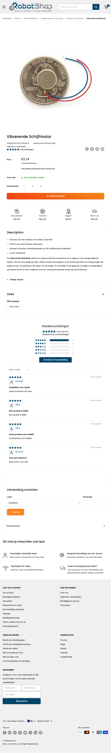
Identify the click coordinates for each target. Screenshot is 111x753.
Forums (63, 640)
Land (9, 497)
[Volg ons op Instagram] (15, 732)
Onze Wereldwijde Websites (14, 721)
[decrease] (24, 186)
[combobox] (75, 7)
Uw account (8, 592)
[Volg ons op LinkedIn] (35, 732)
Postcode (87, 497)
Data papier (14, 306)
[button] (13, 149)
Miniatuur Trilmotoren (75, 18)
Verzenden (7, 601)
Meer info (16, 219)
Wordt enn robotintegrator (14, 640)
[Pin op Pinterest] (92, 149)
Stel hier (68, 219)
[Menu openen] (4, 7)
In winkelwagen (55, 196)
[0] (106, 7)
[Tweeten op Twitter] (97, 149)
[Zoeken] (96, 7)
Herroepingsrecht (10, 626)
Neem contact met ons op (14, 622)
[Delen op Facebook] (87, 149)
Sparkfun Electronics (18, 143)
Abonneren (21, 701)
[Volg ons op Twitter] (10, 732)
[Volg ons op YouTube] (25, 732)
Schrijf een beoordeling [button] (56, 360)
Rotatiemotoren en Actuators (52, 18)
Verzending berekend (30, 168)
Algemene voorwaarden (70, 597)
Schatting (15, 512)
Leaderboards (66, 657)
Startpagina (7, 18)
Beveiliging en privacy (69, 601)
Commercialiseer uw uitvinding (16, 661)
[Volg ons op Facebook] (4, 732)
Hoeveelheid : (13, 186)
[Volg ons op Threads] (41, 732)
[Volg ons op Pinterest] (20, 732)
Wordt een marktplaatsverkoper (17, 644)
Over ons (64, 592)
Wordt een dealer (10, 648)
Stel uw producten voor (13, 652)
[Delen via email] (102, 149)
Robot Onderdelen (31, 18)
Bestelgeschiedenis (11, 597)
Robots (17, 18)
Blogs (62, 644)
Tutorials (64, 652)
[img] (15, 377)
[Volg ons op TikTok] (30, 732)
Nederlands (43, 721)
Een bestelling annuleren (13, 609)
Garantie (6, 613)
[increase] (41, 186)
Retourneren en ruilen (12, 605)
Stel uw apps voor (11, 657)
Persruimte (65, 605)
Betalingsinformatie (11, 618)
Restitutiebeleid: (13, 526)
